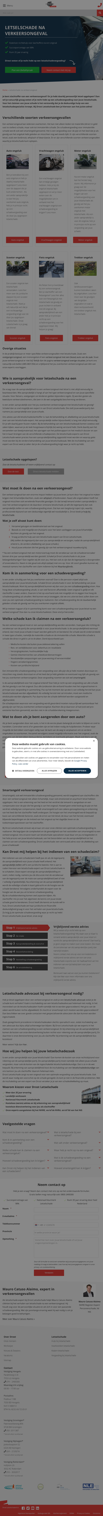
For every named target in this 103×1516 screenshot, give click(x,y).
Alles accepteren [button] (77, 770)
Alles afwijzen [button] (49, 770)
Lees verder (23, 764)
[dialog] (51, 758)
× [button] (94, 741)
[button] (23, 770)
